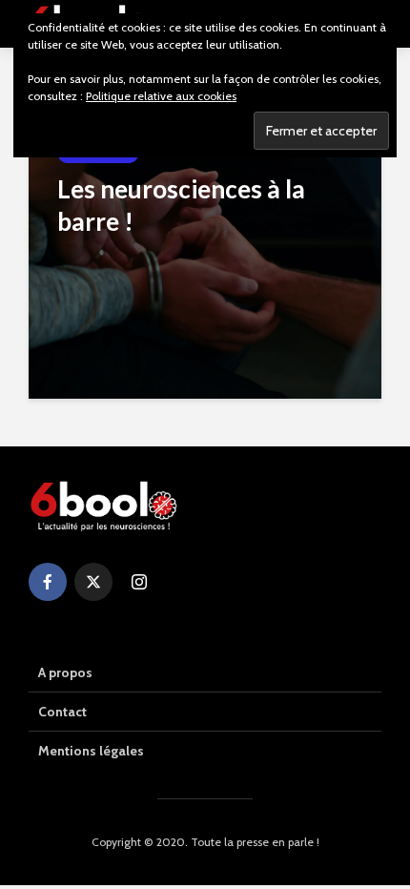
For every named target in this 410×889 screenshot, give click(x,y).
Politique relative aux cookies (161, 96)
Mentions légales (91, 750)
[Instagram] (139, 582)
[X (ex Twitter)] (93, 582)
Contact (62, 711)
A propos (65, 672)
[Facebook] (48, 582)
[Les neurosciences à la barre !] (205, 254)
